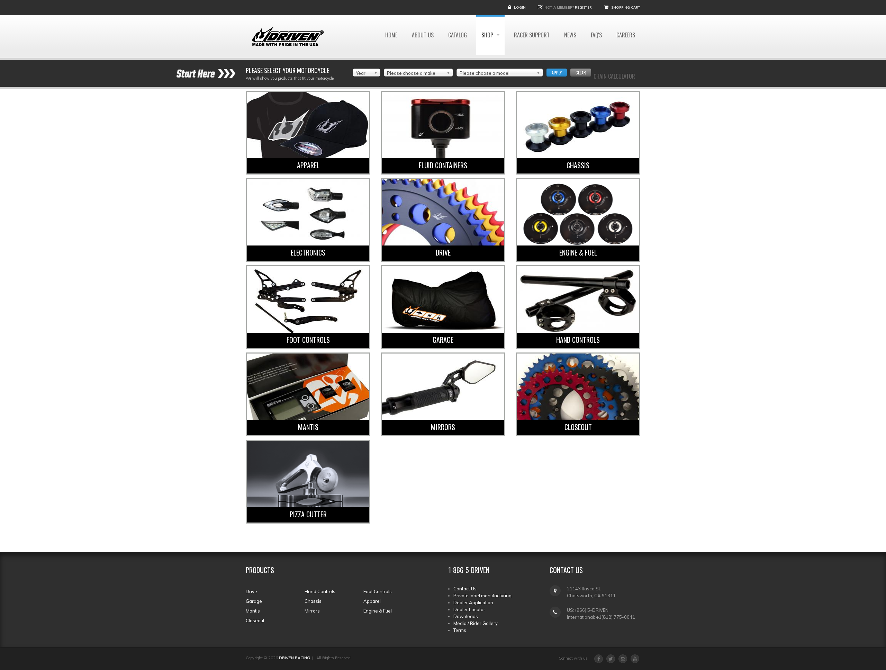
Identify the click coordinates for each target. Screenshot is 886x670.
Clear (581, 72)
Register (583, 7)
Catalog (457, 35)
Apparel (308, 165)
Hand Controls (578, 339)
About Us (423, 35)
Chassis (578, 165)
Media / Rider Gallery (475, 623)
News (570, 35)
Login (520, 7)
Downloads (465, 616)
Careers (625, 35)
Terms (459, 630)
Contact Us (465, 588)
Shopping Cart (625, 7)
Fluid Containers (443, 165)
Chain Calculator (614, 76)
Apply (557, 72)
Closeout (578, 427)
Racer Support (532, 35)
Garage (443, 339)
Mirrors (443, 427)
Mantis (308, 427)
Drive (443, 252)
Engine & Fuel (578, 252)
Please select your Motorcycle (287, 70)
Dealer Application (473, 602)
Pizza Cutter (308, 514)
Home (391, 35)
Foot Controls (308, 339)
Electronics (308, 252)
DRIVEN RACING (294, 657)
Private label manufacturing (482, 595)
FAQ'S (596, 35)
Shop (488, 35)
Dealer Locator (469, 609)
